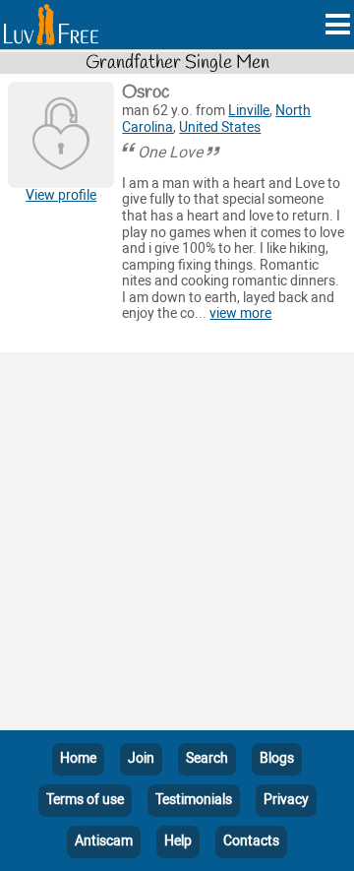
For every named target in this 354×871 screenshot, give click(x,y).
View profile (61, 195)
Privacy (286, 799)
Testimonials (193, 799)
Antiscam (104, 841)
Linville (248, 110)
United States (220, 127)
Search (207, 758)
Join (141, 758)
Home (78, 758)
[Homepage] (51, 24)
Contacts (251, 841)
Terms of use (85, 799)
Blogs (277, 758)
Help (178, 841)
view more (240, 313)
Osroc (145, 92)
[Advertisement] (177, 545)
